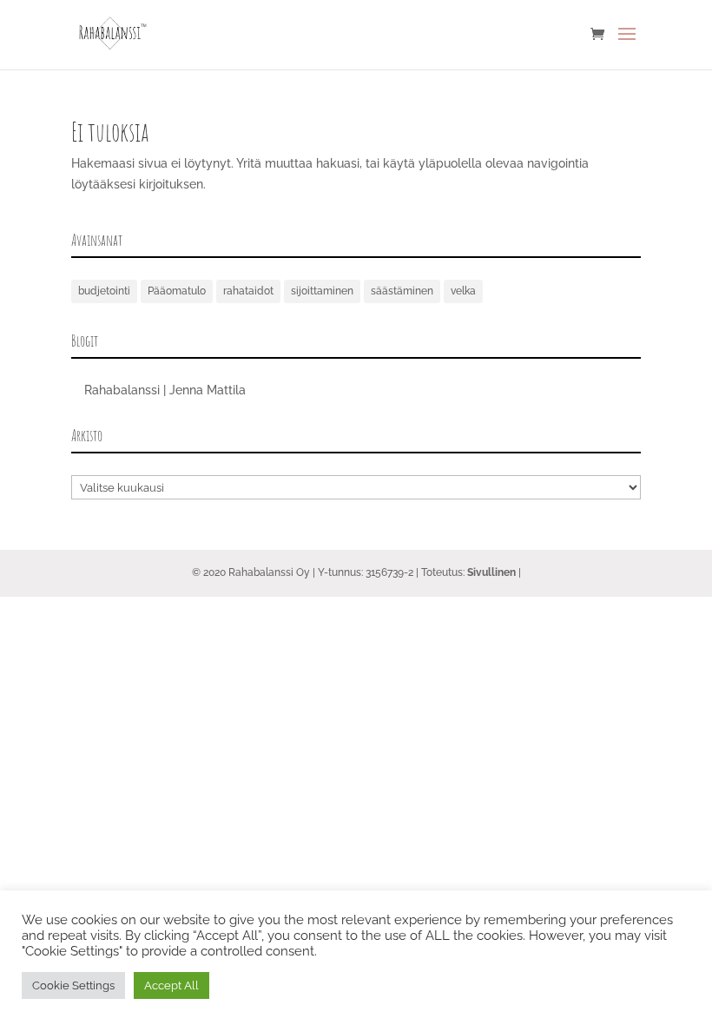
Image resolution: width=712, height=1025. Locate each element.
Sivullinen (491, 572)
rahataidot (248, 291)
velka (463, 291)
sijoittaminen (322, 291)
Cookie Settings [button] (73, 985)
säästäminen (402, 291)
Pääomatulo (177, 291)
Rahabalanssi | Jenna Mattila (165, 390)
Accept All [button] (171, 985)
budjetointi (104, 291)
